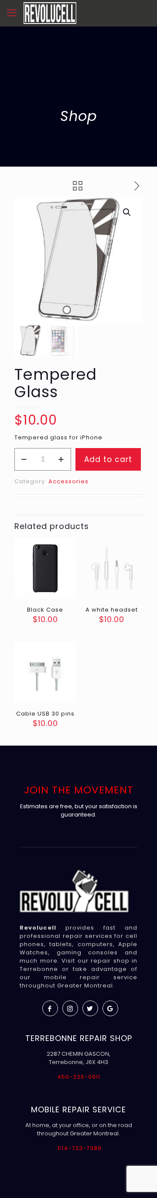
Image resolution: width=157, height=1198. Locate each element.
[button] (127, 212)
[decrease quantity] (24, 459)
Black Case (45, 610)
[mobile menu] (11, 13)
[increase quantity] (61, 459)
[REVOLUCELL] (50, 13)
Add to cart (108, 459)
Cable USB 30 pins (45, 713)
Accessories (68, 481)
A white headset (111, 610)
